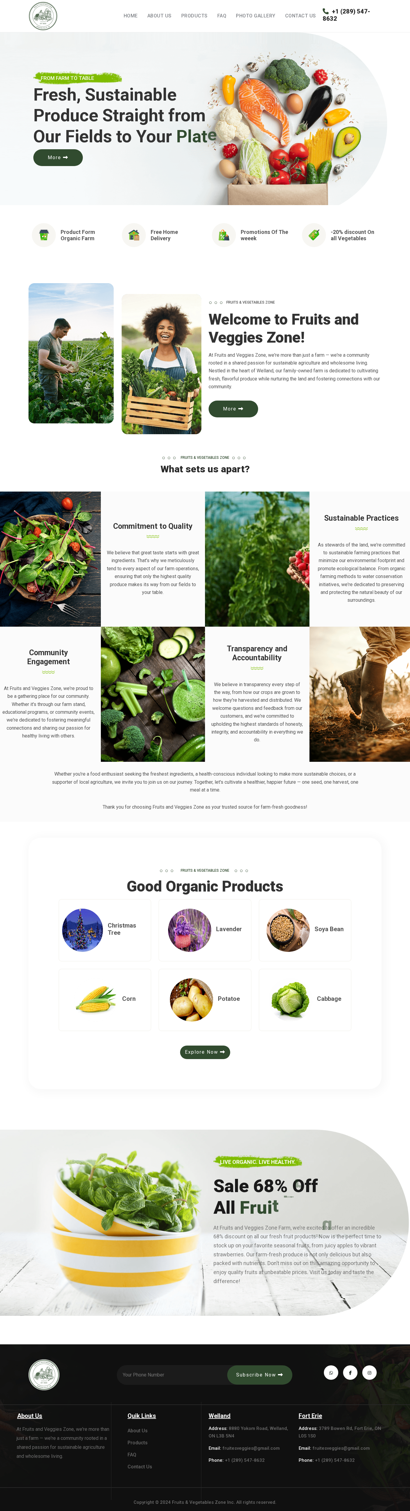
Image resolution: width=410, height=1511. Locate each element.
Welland (220, 1415)
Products (194, 16)
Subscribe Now (257, 1375)
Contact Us (300, 16)
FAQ (222, 16)
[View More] (75, 943)
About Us (159, 16)
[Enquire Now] (93, 943)
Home (131, 16)
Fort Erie (310, 1415)
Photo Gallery (256, 16)
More (55, 157)
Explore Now (202, 1052)
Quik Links (142, 1415)
